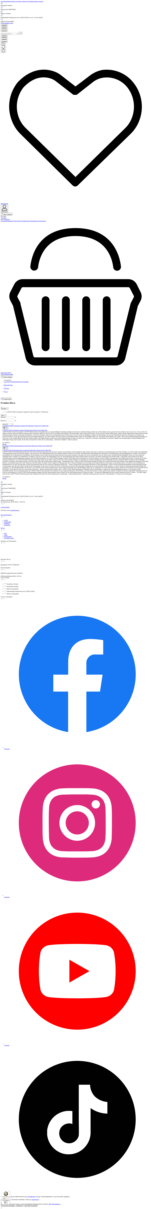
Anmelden (3, 218)
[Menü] (9, 1192)
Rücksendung (8, 536)
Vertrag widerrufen (6, 513)
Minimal (8, 417)
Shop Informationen (6, 515)
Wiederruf (7, 523)
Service (3, 528)
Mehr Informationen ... (55, 1204)
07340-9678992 (5, 507)
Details (4, 444)
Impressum (7, 525)
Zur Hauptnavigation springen (35, 1)
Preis (2, 415)
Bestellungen (34, 221)
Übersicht (3, 221)
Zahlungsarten (26, 221)
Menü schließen (8, 214)
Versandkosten (31, 1196)
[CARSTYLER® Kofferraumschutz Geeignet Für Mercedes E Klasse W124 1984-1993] (27, 446)
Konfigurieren (19, 1205)
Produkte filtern (7, 399)
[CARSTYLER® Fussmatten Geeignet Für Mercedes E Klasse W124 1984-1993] (25, 426)
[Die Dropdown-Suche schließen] (20, 33)
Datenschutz (7, 522)
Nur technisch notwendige (7, 1205)
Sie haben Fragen (9, 538)
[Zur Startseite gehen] (7, 23)
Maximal (8, 420)
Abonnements (42, 221)
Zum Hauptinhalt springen (8, 1)
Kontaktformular (14, 510)
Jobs (5, 533)
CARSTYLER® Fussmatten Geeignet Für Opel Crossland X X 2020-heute (27, 412)
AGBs (6, 520)
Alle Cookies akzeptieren (31, 1205)
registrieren (6, 219)
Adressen (19, 221)
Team (5, 535)
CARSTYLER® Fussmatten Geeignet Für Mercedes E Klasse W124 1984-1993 (24, 430)
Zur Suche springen (21, 1)
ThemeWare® (35, 1199)
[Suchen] (18, 34)
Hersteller (4, 408)
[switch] (6, 1202)
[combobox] (9, 34)
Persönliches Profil (11, 221)
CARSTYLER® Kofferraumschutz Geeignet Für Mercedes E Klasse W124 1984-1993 (26, 450)
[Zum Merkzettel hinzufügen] (5, 428)
